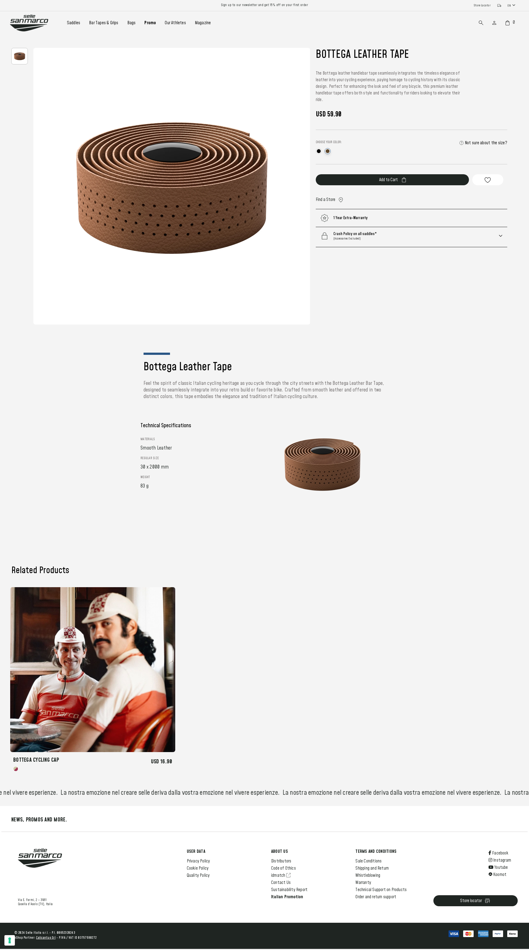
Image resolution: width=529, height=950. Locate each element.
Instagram (501, 860)
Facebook (499, 853)
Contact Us (281, 883)
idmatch (278, 875)
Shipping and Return (372, 868)
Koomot (499, 875)
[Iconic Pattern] (15, 768)
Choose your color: (329, 142)
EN (509, 6)
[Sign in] (494, 23)
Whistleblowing (367, 875)
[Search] (480, 23)
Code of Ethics (283, 868)
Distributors (281, 861)
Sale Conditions (368, 861)
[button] (418, 235)
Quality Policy (198, 875)
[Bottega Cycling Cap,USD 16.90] (92, 669)
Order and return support (375, 897)
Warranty (363, 883)
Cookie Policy (198, 868)
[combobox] (512, 5)
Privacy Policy (198, 861)
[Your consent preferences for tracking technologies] (9, 940)
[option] (19, 56)
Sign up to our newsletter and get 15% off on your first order (264, 5)
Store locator (471, 901)
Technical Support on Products (381, 890)
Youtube (500, 867)
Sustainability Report (289, 890)
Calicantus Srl (46, 937)
